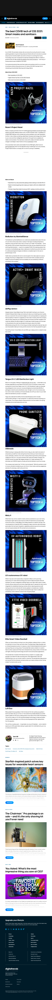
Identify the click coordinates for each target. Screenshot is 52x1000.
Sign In (45, 18)
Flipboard (23, 929)
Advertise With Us (12, 956)
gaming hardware (32, 130)
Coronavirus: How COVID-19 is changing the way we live (23, 748)
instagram (13, 740)
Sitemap (18, 984)
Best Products (20, 45)
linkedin (15, 740)
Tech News (21, 751)
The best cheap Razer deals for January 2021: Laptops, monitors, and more (26, 189)
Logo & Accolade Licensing (14, 960)
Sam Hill (7, 37)
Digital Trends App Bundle (36, 960)
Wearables (33, 936)
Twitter (11, 929)
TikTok (16, 929)
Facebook (6, 929)
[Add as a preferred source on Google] (37, 38)
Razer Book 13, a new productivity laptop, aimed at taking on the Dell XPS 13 (26, 182)
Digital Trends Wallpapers (36, 956)
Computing (11, 936)
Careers (6, 979)
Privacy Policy (19, 979)
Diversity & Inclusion (8, 984)
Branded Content (34, 954)
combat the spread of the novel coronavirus (27, 59)
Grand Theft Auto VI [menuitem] (11, 22)
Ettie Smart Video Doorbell (36, 644)
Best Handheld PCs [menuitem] (40, 22)
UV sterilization (30, 141)
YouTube (13, 929)
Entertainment (12, 944)
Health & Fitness (39, 748)
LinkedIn (21, 929)
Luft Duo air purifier (38, 712)
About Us (10, 952)
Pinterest (18, 929)
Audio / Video (11, 940)
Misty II (20, 522)
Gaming (10, 938)
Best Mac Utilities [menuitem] (31, 22)
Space (32, 938)
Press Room (19, 981)
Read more (9, 802)
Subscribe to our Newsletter (36, 952)
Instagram (8, 929)
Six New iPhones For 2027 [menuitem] (21, 22)
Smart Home (11, 942)
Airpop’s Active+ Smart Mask (12, 312)
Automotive (11, 946)
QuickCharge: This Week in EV (11, 751)
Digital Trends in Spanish (35, 958)
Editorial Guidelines (12, 958)
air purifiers (17, 712)
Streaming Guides (34, 940)
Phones (10, 934)
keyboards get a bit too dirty (29, 382)
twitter (17, 740)
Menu (2, 18)
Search (49, 18)
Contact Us (11, 954)
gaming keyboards (9, 146)
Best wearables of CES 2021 (15, 75)
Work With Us (7, 981)
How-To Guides (34, 944)
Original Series (34, 946)
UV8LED (7, 457)
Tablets (32, 934)
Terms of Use (7, 986)
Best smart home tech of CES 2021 (17, 79)
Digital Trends (8, 20)
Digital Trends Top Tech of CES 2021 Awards (19, 77)
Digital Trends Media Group (12, 991)
